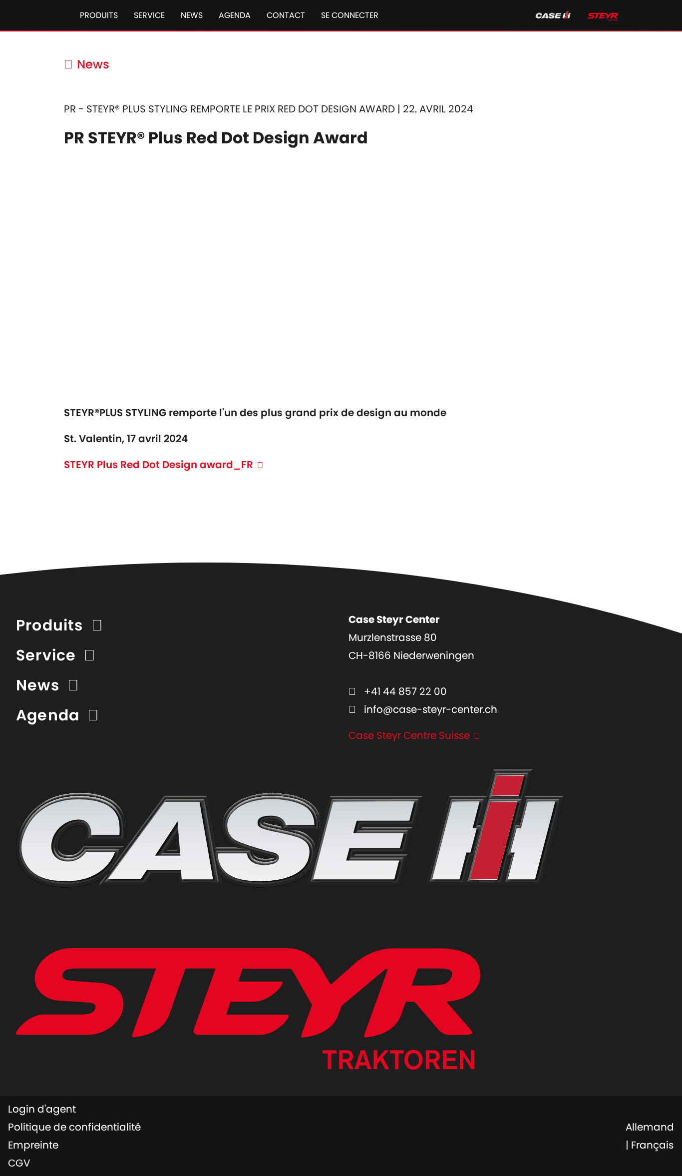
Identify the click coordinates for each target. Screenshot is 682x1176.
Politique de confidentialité (74, 1127)
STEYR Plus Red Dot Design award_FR (158, 465)
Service (149, 15)
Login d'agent (42, 1109)
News (192, 15)
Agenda (235, 15)
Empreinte (33, 1145)
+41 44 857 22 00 (405, 691)
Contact (286, 15)
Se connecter (349, 15)
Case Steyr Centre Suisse (409, 735)
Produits (99, 15)
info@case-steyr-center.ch (430, 709)
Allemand (650, 1127)
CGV (19, 1163)
